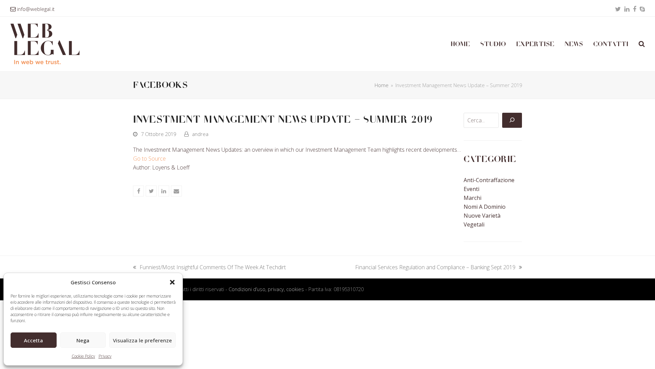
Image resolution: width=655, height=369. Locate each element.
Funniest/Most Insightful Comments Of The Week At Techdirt (209, 267)
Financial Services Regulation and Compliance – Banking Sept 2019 (435, 267)
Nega (82, 340)
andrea (200, 134)
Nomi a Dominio (485, 206)
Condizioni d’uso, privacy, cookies (266, 289)
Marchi (472, 198)
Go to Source (149, 158)
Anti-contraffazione (489, 180)
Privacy (105, 356)
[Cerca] (512, 120)
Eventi (471, 189)
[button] (172, 282)
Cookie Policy (83, 356)
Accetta (33, 340)
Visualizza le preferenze (142, 340)
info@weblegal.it (36, 8)
